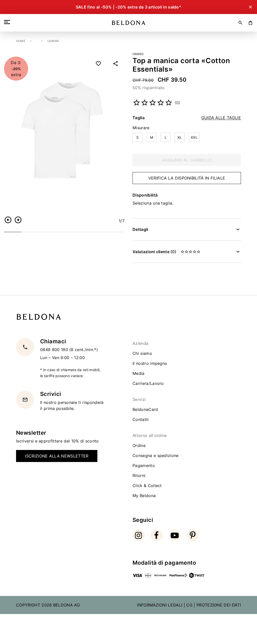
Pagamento (144, 465)
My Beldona (144, 495)
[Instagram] (139, 535)
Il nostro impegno (150, 363)
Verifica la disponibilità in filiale (186, 178)
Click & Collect (147, 485)
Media (139, 373)
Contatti (141, 419)
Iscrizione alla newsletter (56, 455)
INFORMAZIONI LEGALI (159, 604)
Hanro (138, 54)
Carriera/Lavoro (148, 383)
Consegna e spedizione (156, 455)
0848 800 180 (54, 349)
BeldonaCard (145, 409)
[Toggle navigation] (8, 22)
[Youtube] (175, 535)
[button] (8, 220)
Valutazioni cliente (154, 251)
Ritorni (139, 475)
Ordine (139, 445)
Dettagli (140, 229)
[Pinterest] (193, 535)
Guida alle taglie (221, 118)
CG (189, 604)
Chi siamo (142, 353)
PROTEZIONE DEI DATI (219, 604)
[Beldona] (128, 22)
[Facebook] (157, 535)
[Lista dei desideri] (98, 64)
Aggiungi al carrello (186, 160)
